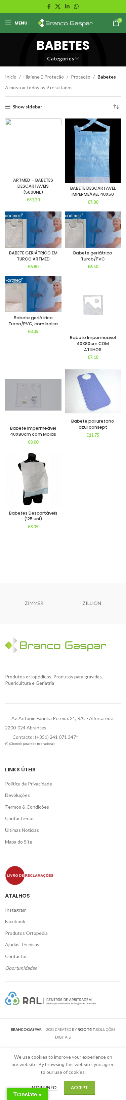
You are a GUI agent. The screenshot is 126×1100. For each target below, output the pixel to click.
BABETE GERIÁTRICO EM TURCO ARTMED (33, 256)
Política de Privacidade (28, 783)
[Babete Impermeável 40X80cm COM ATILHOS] (93, 304)
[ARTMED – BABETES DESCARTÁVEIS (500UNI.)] (33, 146)
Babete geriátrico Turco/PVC (92, 256)
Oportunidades (21, 968)
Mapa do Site (18, 842)
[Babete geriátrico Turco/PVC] (93, 229)
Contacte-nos (20, 818)
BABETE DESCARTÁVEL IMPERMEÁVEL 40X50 (93, 191)
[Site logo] (64, 22)
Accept (79, 1087)
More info (44, 1087)
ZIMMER (34, 603)
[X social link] (57, 6)
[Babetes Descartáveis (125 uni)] (33, 479)
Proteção (80, 77)
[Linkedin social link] (67, 6)
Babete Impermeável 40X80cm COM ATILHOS (93, 343)
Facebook (15, 921)
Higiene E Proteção (44, 77)
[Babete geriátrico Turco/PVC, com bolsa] (33, 294)
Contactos (16, 956)
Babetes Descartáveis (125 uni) (33, 516)
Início (10, 77)
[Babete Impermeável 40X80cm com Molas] (33, 395)
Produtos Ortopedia (26, 933)
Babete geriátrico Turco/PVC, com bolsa (33, 321)
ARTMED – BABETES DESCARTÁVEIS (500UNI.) (33, 186)
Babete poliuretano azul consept (92, 424)
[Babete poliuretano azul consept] (93, 391)
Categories (60, 58)
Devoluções (17, 795)
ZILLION (92, 603)
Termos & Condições (27, 807)
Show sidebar (27, 106)
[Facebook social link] (49, 6)
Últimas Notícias (22, 830)
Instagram (16, 910)
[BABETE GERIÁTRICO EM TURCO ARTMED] (33, 229)
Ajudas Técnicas (22, 944)
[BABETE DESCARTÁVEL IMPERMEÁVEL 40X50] (93, 150)
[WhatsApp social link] (76, 6)
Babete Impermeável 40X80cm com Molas (33, 431)
